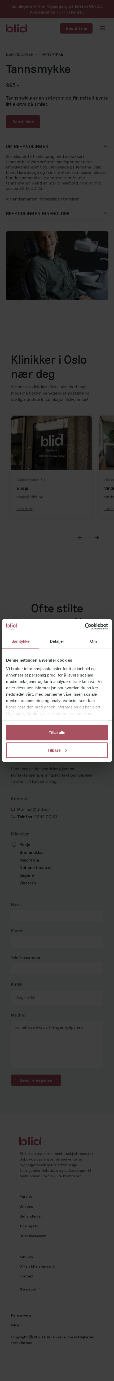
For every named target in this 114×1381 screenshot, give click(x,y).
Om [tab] (93, 641)
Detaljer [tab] (57, 641)
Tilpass (54, 750)
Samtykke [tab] (20, 641)
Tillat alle (57, 732)
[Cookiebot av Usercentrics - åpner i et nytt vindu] (85, 626)
